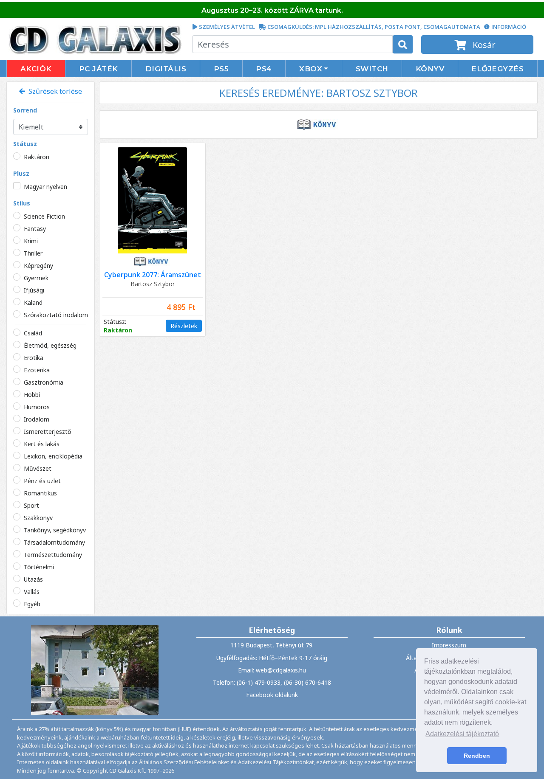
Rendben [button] (477, 755)
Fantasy (35, 229)
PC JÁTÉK (98, 69)
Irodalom (36, 419)
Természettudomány (53, 555)
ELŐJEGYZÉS (497, 69)
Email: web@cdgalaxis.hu (272, 670)
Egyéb (32, 604)
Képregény (38, 266)
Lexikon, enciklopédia (53, 456)
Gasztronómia (43, 382)
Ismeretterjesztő (47, 431)
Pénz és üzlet (42, 481)
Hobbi (32, 395)
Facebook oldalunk (272, 695)
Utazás (33, 579)
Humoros (37, 407)
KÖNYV (430, 69)
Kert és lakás (42, 444)
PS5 (221, 69)
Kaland (33, 302)
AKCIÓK (36, 69)
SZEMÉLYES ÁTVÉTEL (227, 27)
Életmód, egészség (50, 345)
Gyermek (36, 278)
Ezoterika (37, 370)
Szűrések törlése (53, 91)
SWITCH (372, 69)
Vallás (32, 592)
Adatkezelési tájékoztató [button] (462, 733)
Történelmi (39, 567)
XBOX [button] (310, 69)
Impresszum (449, 645)
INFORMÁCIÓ (508, 27)
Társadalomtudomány (54, 542)
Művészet (37, 468)
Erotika (33, 358)
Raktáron (36, 157)
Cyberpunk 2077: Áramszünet (152, 274)
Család (33, 333)
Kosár (483, 45)
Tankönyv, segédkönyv (55, 530)
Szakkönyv (38, 518)
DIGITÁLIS (166, 69)
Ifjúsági (34, 290)
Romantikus (40, 493)
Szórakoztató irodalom (56, 315)
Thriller (33, 253)
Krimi (31, 241)
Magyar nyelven (45, 187)
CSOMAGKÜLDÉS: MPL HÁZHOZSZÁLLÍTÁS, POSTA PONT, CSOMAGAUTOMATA (373, 27)
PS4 (264, 69)
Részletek (183, 326)
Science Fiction (44, 216)
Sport (31, 505)
